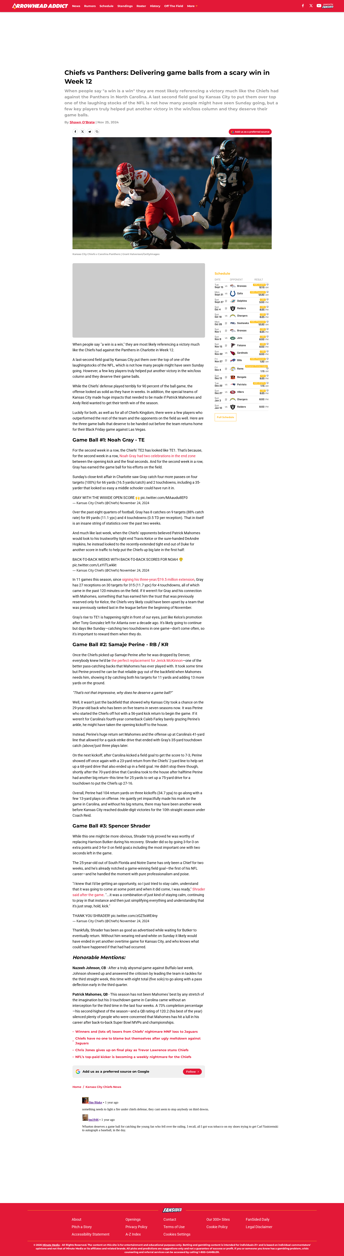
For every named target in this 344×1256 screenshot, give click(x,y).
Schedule (106, 6)
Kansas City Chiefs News (103, 1087)
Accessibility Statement (90, 1234)
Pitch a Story (82, 1227)
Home (76, 1087)
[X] (311, 5)
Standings (125, 6)
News (76, 6)
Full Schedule (225, 417)
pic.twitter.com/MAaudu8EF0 (164, 497)
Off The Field (173, 6)
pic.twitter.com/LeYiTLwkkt (94, 565)
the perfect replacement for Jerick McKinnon (147, 660)
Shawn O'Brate (82, 122)
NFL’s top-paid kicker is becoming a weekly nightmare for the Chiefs (133, 1057)
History (155, 6)
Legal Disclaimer (259, 1227)
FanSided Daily (257, 1219)
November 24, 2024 (134, 503)
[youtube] (319, 5)
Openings (133, 1219)
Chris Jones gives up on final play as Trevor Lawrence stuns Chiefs (132, 1050)
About (76, 1219)
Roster (141, 6)
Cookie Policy (217, 1227)
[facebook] (303, 5)
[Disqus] (180, 1146)
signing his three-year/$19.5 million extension (158, 579)
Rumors (90, 6)
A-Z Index (133, 1234)
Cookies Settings (176, 1234)
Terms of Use (174, 1227)
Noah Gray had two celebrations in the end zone (157, 456)
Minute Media (51, 1244)
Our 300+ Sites (218, 1219)
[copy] (97, 131)
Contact (169, 1219)
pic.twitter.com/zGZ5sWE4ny (134, 916)
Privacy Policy (136, 1227)
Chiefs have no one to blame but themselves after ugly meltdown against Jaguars (138, 1041)
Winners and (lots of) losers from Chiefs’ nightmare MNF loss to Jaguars (136, 1032)
